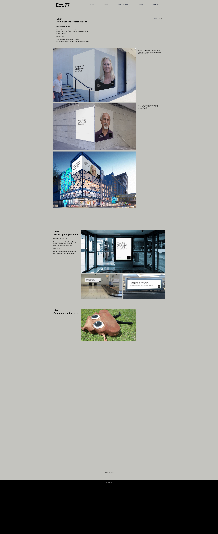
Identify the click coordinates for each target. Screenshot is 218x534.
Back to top (109, 472)
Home (160, 18)
